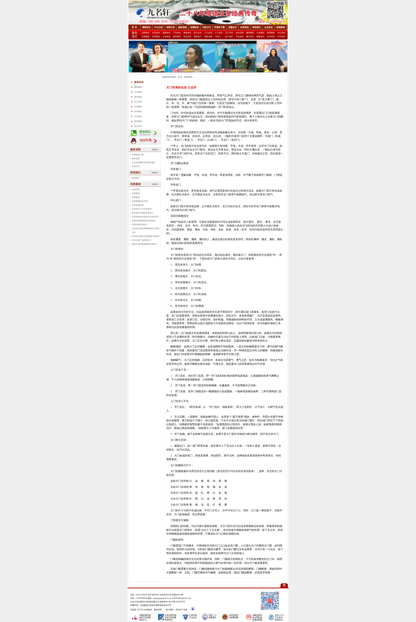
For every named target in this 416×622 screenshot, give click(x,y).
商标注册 (208, 36)
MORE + (155, 150)
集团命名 (166, 33)
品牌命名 (146, 33)
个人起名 (208, 33)
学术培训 (271, 36)
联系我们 (256, 27)
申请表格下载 (138, 155)
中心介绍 (158, 27)
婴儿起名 (198, 33)
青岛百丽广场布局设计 (141, 240)
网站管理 (158, 610)
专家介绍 (170, 27)
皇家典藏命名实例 (140, 201)
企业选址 (166, 36)
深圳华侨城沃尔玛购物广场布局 (145, 236)
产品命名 (177, 33)
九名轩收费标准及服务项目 (143, 162)
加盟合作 (232, 27)
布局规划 (156, 36)
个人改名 (219, 33)
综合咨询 (187, 36)
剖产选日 (229, 36)
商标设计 (198, 36)
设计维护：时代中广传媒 (176, 610)
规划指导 (177, 36)
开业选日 (240, 36)
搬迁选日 (250, 36)
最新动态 (146, 27)
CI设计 (218, 36)
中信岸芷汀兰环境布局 (141, 209)
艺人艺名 (229, 33)
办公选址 (281, 33)
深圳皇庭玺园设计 (140, 224)
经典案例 (280, 27)
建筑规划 (250, 33)
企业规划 (260, 33)
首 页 (134, 27)
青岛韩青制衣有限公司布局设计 (145, 217)
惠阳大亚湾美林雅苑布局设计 (144, 244)
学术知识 (281, 36)
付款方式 (206, 27)
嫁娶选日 (260, 36)
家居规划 (271, 33)
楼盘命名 (187, 33)
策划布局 (138, 82)
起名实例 (240, 33)
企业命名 (268, 27)
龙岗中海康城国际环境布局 (143, 221)
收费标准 (194, 27)
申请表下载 (219, 27)
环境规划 (146, 36)
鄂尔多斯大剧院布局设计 (142, 213)
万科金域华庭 (138, 205)
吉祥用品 (244, 27)
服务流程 (182, 27)
